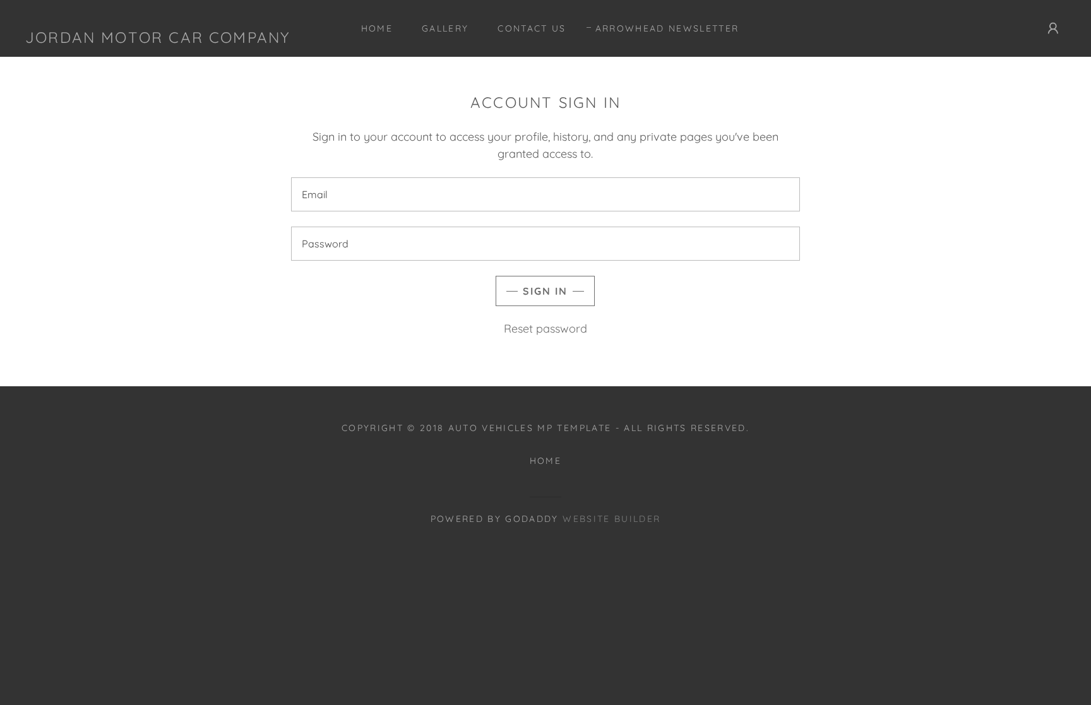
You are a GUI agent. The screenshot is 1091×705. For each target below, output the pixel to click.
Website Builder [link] (611, 518)
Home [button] (545, 460)
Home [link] (377, 28)
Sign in (545, 291)
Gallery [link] (445, 28)
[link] (157, 28)
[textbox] (545, 194)
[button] (1053, 28)
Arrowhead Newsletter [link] (667, 28)
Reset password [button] (545, 328)
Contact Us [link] (532, 28)
